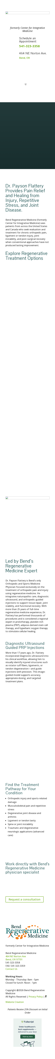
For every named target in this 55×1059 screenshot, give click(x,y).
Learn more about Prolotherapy (22, 336)
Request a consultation (24, 899)
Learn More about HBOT (25, 757)
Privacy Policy (35, 996)
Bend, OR (24, 57)
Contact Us (11, 969)
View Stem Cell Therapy (18, 486)
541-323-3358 (29, 46)
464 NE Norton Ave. (33, 53)
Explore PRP (12, 411)
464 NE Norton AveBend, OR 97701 (16, 958)
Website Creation (15, 1002)
